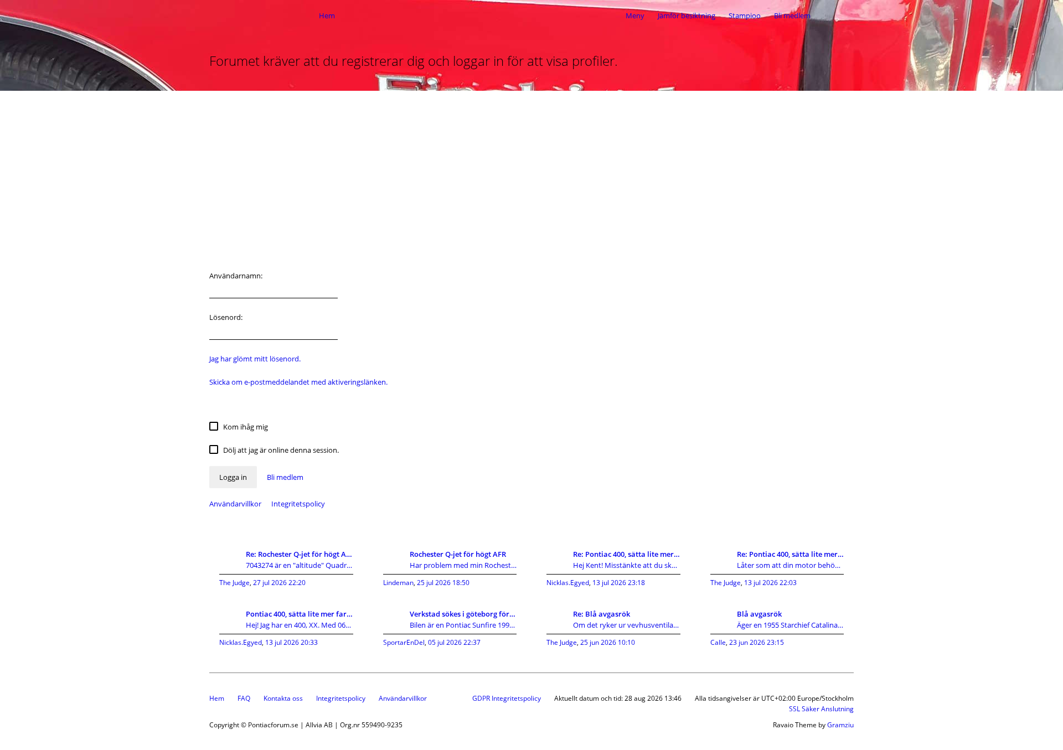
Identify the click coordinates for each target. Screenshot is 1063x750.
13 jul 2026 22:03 (770, 582)
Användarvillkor (235, 504)
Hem (216, 698)
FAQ (244, 698)
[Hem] (261, 15)
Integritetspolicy (298, 504)
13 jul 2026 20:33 (291, 642)
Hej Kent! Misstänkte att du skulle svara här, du (626, 565)
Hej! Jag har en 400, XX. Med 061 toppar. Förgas (299, 625)
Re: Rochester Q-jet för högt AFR (299, 554)
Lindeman (398, 582)
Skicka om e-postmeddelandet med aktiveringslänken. (298, 382)
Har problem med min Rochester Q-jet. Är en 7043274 (463, 565)
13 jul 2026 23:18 (618, 582)
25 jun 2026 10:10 (607, 642)
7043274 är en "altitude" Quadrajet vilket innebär (299, 565)
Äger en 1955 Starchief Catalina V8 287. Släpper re (790, 625)
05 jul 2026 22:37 (454, 642)
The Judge (234, 582)
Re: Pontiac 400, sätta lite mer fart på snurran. (626, 554)
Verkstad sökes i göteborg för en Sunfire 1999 (463, 614)
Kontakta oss (283, 698)
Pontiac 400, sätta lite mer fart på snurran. (299, 614)
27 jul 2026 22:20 (279, 582)
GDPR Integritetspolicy (506, 698)
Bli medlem (792, 15)
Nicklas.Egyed (567, 582)
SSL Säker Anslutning (821, 708)
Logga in (233, 477)
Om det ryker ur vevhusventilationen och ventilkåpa (626, 625)
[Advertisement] (531, 173)
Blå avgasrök (759, 614)
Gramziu (840, 725)
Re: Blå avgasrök (601, 614)
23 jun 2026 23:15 (756, 642)
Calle (718, 642)
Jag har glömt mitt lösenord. (255, 359)
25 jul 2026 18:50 (443, 582)
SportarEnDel (404, 642)
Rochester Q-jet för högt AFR (458, 554)
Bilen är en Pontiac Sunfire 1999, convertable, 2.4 (463, 625)
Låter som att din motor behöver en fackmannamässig (790, 565)
